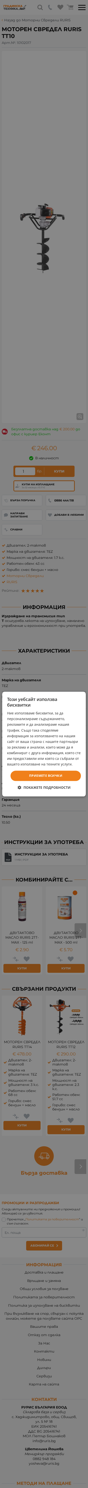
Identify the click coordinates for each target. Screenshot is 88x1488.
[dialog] (44, 744)
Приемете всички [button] (45, 776)
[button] (44, 787)
